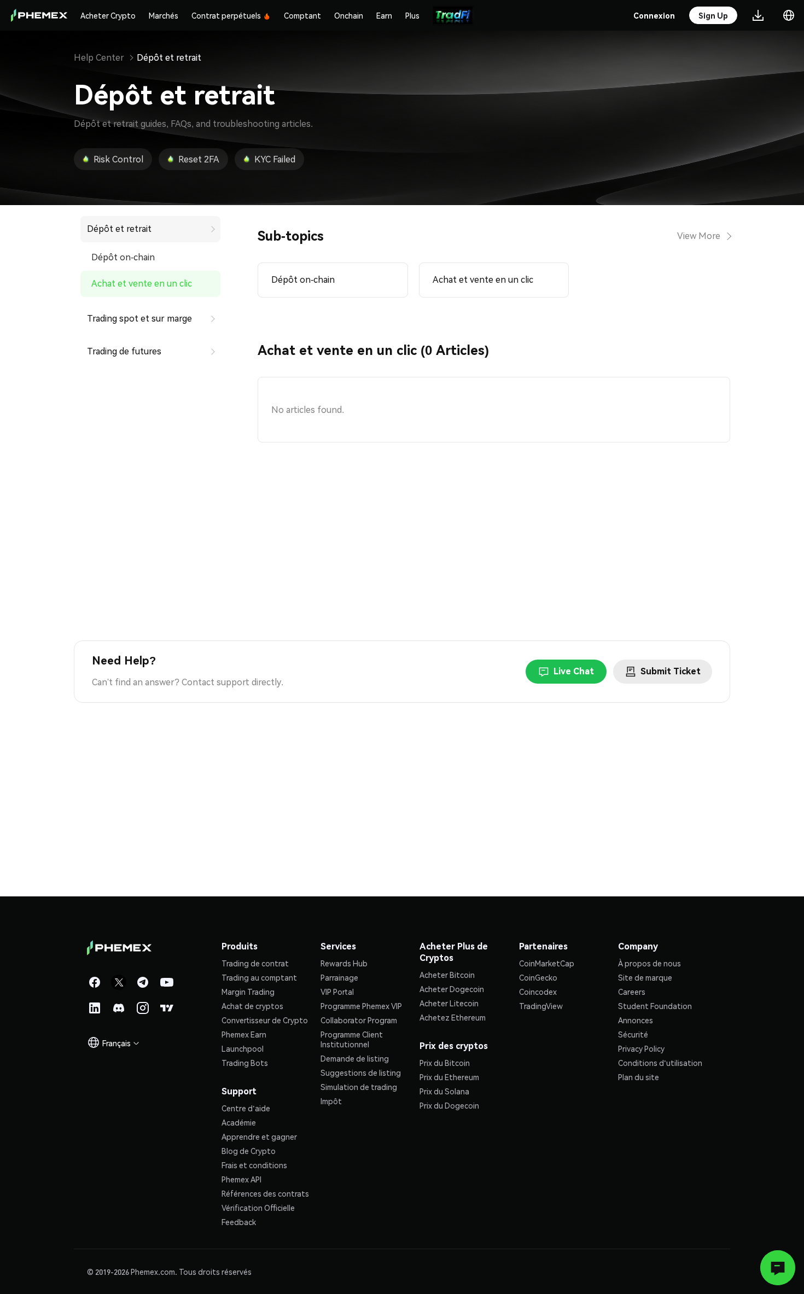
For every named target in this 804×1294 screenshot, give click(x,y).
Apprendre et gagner (259, 1136)
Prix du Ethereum (449, 1077)
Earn (384, 15)
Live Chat (574, 671)
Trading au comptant (259, 977)
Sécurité (633, 1034)
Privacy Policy (641, 1048)
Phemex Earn (244, 1034)
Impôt (331, 1101)
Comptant (302, 15)
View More (698, 236)
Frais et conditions (254, 1165)
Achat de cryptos (252, 1006)
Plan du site (638, 1077)
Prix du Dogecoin (449, 1105)
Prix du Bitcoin (445, 1063)
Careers (631, 991)
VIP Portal (337, 991)
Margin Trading (248, 991)
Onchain (348, 15)
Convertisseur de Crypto (265, 1020)
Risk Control (118, 159)
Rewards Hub (344, 963)
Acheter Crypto (108, 15)
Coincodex (538, 991)
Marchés (163, 15)
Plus (412, 15)
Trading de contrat (255, 963)
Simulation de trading (359, 1087)
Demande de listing (355, 1058)
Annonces (635, 1020)
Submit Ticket (670, 671)
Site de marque (645, 977)
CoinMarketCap (546, 963)
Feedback (239, 1222)
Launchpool (243, 1048)
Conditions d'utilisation (660, 1063)
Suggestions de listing (361, 1072)
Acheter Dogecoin (452, 989)
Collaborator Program (359, 1020)
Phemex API (241, 1179)
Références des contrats (265, 1193)
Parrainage (339, 977)
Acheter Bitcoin (447, 975)
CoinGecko (538, 977)
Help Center (99, 57)
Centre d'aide (246, 1108)
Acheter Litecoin (449, 1003)
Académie (239, 1122)
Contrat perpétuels (226, 15)
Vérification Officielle (258, 1208)
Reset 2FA (198, 159)
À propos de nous (649, 963)
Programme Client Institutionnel (352, 1039)
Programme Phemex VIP (361, 1006)
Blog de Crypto (249, 1151)
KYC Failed (274, 159)
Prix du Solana (444, 1091)
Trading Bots (245, 1063)
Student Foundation (655, 1006)
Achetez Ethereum (453, 1017)
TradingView (541, 1006)
